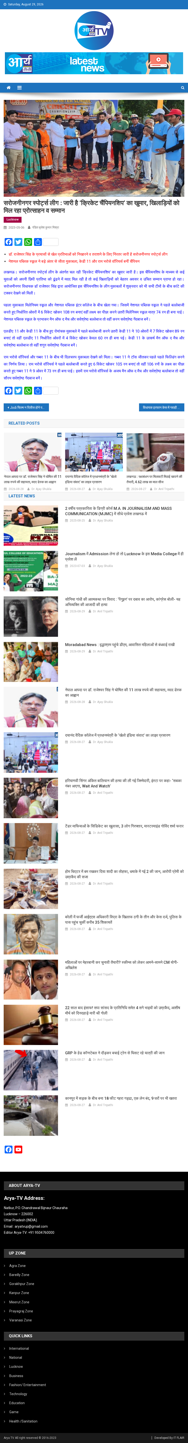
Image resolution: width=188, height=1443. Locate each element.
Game (14, 1412)
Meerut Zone (19, 1302)
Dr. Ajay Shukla (41, 489)
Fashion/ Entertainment (27, 1385)
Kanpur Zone (19, 1293)
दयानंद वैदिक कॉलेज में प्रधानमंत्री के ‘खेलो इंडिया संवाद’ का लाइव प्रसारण (91, 479)
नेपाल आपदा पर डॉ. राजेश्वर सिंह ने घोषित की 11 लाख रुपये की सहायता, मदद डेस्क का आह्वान (32, 479)
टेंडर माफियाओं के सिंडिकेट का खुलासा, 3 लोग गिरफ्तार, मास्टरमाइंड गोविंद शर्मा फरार (124, 826)
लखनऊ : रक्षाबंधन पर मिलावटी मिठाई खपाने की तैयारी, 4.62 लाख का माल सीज (154, 479)
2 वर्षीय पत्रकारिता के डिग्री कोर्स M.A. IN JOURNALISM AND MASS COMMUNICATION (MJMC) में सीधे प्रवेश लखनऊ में (118, 511)
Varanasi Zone (20, 1320)
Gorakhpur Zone (21, 1284)
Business (16, 1376)
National (15, 1357)
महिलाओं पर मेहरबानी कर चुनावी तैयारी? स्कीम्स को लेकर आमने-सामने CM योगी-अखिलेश (121, 965)
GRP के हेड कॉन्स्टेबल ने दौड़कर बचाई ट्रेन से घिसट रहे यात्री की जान (114, 1053)
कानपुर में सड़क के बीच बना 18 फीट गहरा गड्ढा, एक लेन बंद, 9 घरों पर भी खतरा (121, 1098)
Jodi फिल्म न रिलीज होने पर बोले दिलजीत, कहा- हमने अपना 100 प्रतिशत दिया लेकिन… (29, 407)
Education (17, 1403)
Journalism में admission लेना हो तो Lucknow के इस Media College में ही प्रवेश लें (124, 557)
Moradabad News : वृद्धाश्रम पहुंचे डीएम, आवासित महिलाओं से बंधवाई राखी (120, 644)
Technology (18, 1394)
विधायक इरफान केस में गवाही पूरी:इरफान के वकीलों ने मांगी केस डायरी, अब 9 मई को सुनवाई (163, 407)
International (19, 1348)
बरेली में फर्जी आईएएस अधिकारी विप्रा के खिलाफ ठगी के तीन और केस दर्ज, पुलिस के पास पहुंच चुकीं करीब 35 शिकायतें (123, 920)
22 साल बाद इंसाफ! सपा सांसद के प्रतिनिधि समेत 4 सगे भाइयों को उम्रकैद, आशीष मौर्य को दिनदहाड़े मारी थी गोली (122, 1010)
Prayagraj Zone (21, 1311)
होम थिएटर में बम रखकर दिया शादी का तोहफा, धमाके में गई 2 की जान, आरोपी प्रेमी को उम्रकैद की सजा (124, 874)
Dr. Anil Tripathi (164, 489)
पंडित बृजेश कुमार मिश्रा (45, 227)
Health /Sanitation (23, 1421)
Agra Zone (17, 1266)
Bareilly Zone (19, 1275)
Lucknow (13, 219)
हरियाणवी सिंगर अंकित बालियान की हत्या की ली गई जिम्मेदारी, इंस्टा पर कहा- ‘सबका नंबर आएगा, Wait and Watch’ (123, 783)
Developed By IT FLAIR (169, 1438)
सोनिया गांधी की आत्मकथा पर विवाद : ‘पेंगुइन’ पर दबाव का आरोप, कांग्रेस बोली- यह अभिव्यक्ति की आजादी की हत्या (122, 602)
